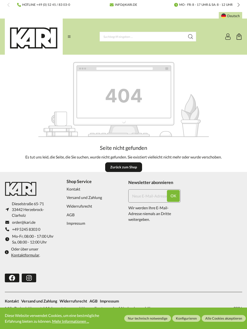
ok (173, 195)
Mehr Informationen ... (70, 321)
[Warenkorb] (239, 36)
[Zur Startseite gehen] (34, 38)
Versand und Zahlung (84, 197)
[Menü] (69, 36)
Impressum (76, 223)
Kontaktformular (25, 255)
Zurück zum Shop (123, 167)
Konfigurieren (186, 318)
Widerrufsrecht (79, 206)
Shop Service (79, 181)
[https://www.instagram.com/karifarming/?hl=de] (29, 278)
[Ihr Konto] (228, 36)
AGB (71, 214)
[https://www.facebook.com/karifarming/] (12, 278)
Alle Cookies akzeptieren (223, 318)
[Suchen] (190, 36)
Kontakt (73, 189)
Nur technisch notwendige (147, 318)
